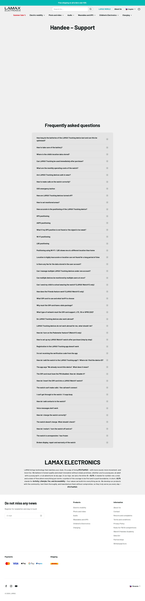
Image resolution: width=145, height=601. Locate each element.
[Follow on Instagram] (11, 586)
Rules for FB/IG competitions (125, 527)
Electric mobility (36, 15)
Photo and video (55, 15)
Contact (117, 511)
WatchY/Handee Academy (124, 531)
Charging (126, 15)
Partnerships (119, 539)
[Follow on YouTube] (16, 586)
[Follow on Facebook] (6, 586)
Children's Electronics (108, 15)
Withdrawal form (120, 544)
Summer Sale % (19, 15)
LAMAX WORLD (104, 9)
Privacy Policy (119, 523)
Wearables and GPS (85, 15)
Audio (69, 15)
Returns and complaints (123, 515)
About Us (118, 9)
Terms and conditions (122, 519)
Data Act (117, 535)
